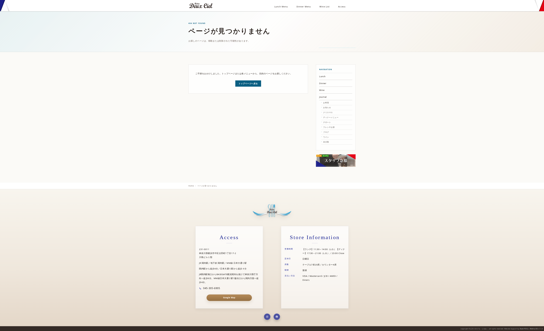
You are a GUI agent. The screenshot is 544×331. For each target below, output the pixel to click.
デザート (327, 122)
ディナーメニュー (330, 117)
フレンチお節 (329, 127)
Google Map (229, 297)
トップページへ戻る (248, 83)
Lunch (322, 76)
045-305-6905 (211, 288)
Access (342, 6)
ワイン (326, 137)
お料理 (326, 102)
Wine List (324, 6)
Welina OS (534, 329)
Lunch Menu (281, 6)
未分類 (326, 142)
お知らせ (327, 107)
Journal (323, 96)
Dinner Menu (304, 6)
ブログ (326, 132)
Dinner (322, 83)
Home (191, 186)
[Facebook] (277, 316)
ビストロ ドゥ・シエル (478, 329)
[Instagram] (267, 316)
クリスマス (328, 112)
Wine (321, 90)
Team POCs (524, 329)
